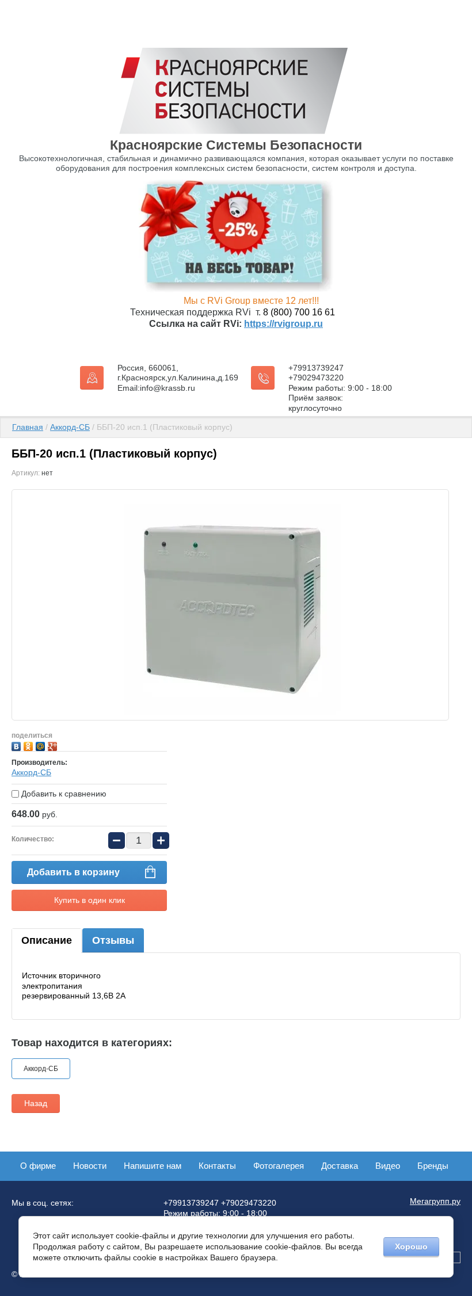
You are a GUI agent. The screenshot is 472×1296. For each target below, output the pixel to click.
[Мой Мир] (42, 745)
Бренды (432, 1166)
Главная (27, 427)
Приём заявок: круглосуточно (315, 403)
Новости (89, 1166)
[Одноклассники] (30, 745)
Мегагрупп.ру (435, 1201)
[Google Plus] (54, 745)
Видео (387, 1166)
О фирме (38, 1166)
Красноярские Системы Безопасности (236, 145)
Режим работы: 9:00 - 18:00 (340, 387)
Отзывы (113, 940)
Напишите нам (152, 1166)
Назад (35, 1103)
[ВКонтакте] (18, 745)
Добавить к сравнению (62, 793)
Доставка (339, 1166)
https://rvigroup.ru (283, 324)
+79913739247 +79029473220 (316, 373)
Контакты (217, 1166)
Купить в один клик (89, 900)
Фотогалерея (278, 1166)
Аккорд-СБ (70, 427)
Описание (46, 940)
